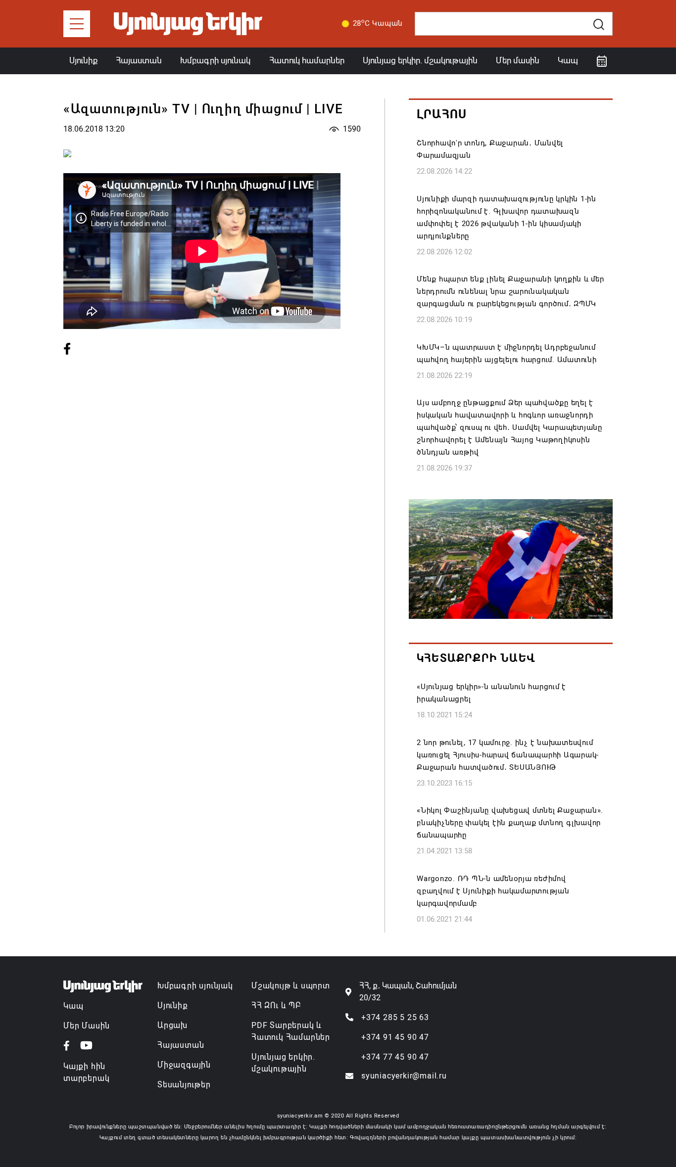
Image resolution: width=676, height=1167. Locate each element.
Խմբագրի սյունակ (215, 60)
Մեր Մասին (86, 1025)
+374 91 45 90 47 (395, 1037)
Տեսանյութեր (184, 1084)
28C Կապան (378, 23)
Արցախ (172, 1025)
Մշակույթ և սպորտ (290, 985)
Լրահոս (442, 114)
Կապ (568, 60)
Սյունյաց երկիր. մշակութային (420, 60)
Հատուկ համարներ (306, 60)
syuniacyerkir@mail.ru (404, 1075)
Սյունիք (83, 60)
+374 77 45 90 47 (395, 1057)
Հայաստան (139, 60)
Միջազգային (184, 1065)
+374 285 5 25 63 (395, 1017)
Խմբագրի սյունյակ (195, 985)
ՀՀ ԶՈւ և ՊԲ (276, 1005)
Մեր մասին (517, 60)
